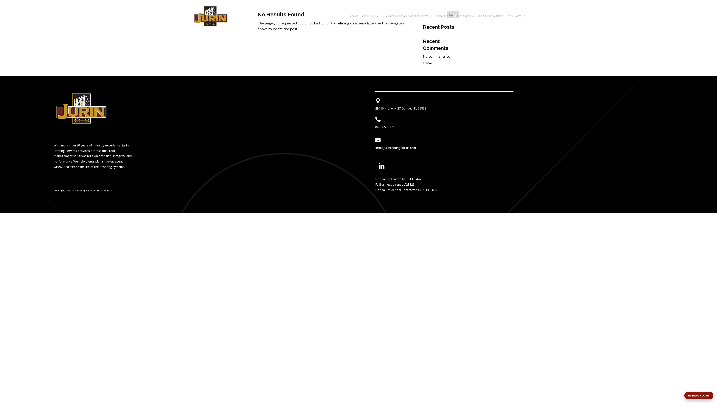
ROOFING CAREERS (491, 16)
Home (354, 16)
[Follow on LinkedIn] (381, 166)
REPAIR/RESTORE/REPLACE (453, 16)
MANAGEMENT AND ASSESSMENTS (406, 16)
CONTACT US (516, 16)
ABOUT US (369, 16)
